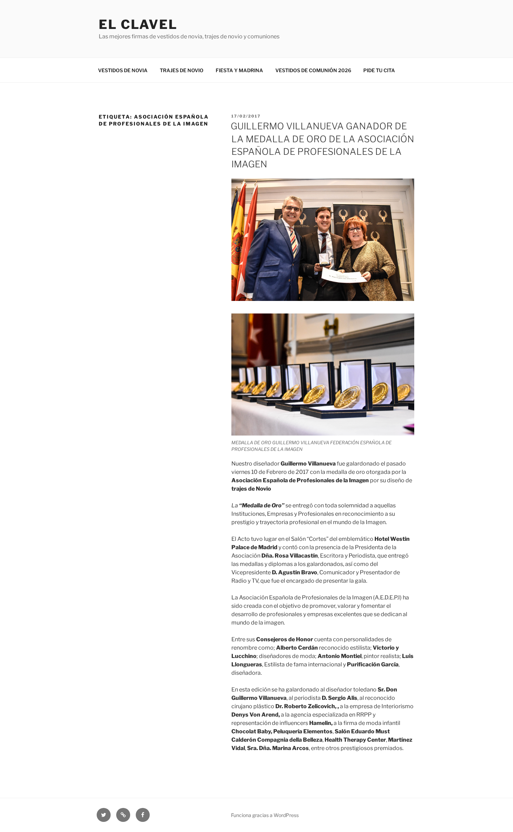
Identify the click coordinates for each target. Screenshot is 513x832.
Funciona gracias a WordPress (265, 815)
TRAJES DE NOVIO (181, 70)
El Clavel (138, 24)
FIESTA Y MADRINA (239, 70)
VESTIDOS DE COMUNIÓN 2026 (313, 70)
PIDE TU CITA (379, 70)
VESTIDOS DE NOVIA (123, 70)
